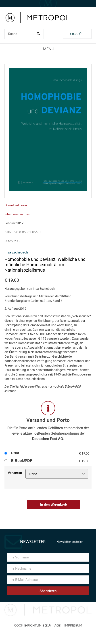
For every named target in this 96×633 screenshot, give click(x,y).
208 (16, 241)
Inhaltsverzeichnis (16, 214)
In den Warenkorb (53, 504)
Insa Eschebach (16, 252)
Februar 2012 (13, 223)
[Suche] (38, 34)
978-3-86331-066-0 (26, 232)
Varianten (15, 472)
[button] (48, 49)
